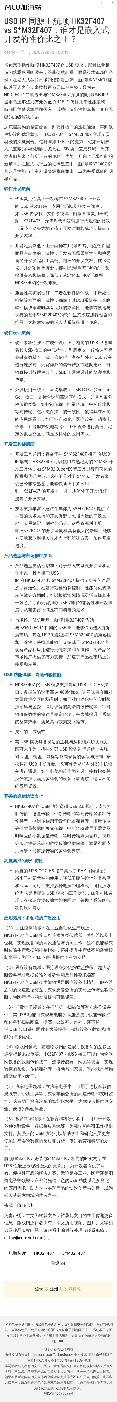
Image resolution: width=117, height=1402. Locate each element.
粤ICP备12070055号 (58, 1393)
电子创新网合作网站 (58, 1349)
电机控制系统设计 (18, 1354)
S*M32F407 (73, 1253)
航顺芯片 (26, 1205)
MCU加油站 (23, 7)
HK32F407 (43, 1253)
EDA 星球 (84, 1360)
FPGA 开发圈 (45, 1360)
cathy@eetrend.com (24, 1237)
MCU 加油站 (65, 1360)
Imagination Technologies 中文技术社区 (63, 1354)
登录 (39, 1288)
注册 (54, 1288)
